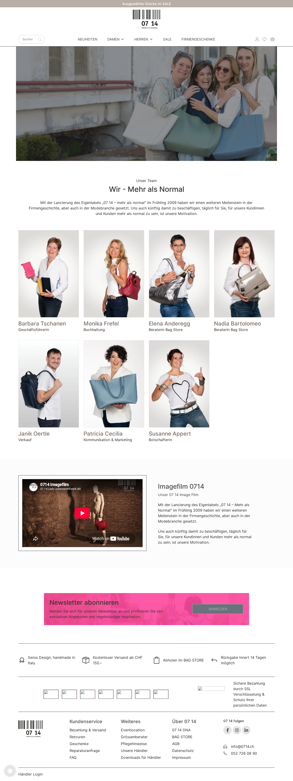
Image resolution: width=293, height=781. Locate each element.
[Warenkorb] (272, 39)
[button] (10, 771)
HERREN (141, 39)
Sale (167, 39)
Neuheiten (87, 39)
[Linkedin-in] (246, 730)
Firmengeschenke (198, 39)
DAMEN (113, 39)
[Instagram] (237, 730)
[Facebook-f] (227, 730)
